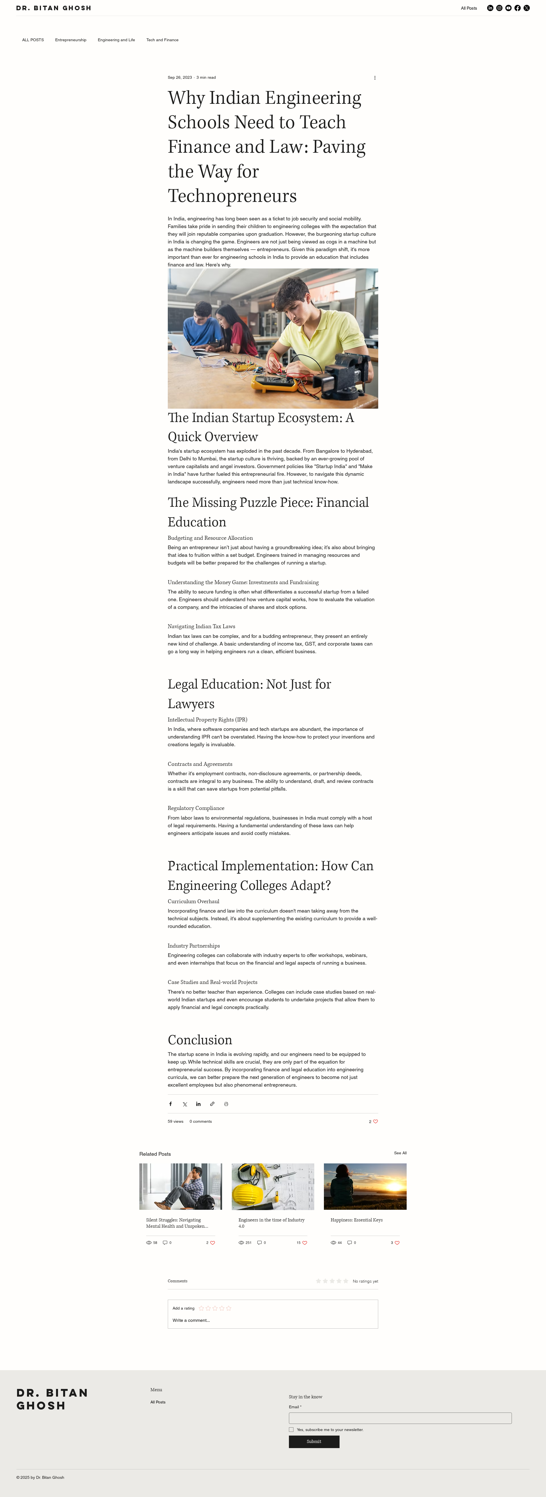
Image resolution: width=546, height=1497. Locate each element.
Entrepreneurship (70, 40)
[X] (527, 8)
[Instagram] (499, 8)
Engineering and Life (116, 40)
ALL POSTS (33, 40)
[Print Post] (226, 1104)
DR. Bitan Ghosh (54, 8)
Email (295, 1407)
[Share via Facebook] (170, 1104)
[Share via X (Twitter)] (184, 1104)
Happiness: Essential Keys (357, 1220)
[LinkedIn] (490, 8)
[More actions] (374, 77)
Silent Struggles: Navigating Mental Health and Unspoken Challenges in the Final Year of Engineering (176, 1223)
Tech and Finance (162, 40)
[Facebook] (517, 8)
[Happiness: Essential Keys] (365, 1186)
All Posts (158, 1402)
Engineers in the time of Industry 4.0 (272, 1223)
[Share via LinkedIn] (198, 1104)
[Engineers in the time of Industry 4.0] (273, 1186)
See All (400, 1153)
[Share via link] (212, 1104)
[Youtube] (508, 8)
